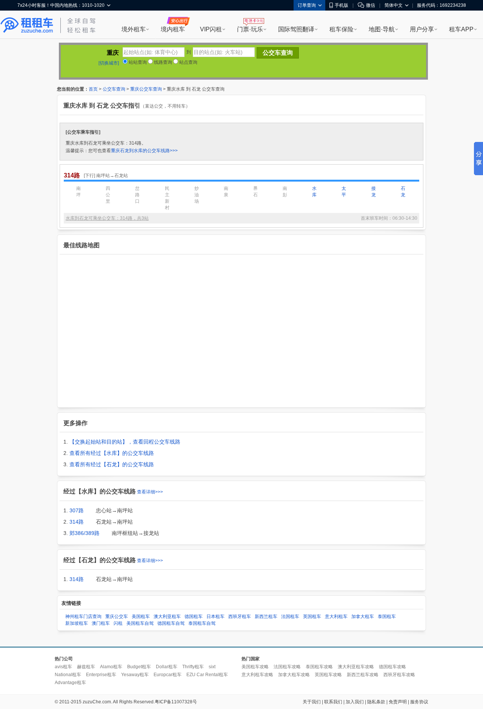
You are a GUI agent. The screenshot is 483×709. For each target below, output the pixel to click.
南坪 (78, 191)
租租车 (27, 25)
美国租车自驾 (140, 623)
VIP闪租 (211, 29)
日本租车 (215, 616)
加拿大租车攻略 (294, 674)
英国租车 (312, 616)
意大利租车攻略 (257, 674)
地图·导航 (382, 29)
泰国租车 (387, 616)
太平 (343, 191)
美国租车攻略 (255, 666)
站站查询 (137, 62)
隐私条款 (376, 701)
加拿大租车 (362, 616)
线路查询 (162, 62)
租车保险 (341, 29)
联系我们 (333, 701)
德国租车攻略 (392, 666)
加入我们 (355, 701)
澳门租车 (101, 623)
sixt (212, 666)
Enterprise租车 (101, 674)
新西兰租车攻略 (362, 674)
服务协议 (419, 701)
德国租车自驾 (171, 623)
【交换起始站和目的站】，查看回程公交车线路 (124, 442)
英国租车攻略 (328, 674)
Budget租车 (139, 666)
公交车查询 (114, 89)
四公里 (108, 195)
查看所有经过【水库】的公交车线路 (111, 453)
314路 (76, 522)
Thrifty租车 (193, 666)
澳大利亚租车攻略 (356, 666)
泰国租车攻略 (319, 666)
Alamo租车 (111, 666)
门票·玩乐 (250, 29)
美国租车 (141, 616)
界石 (255, 191)
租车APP (461, 29)
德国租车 (194, 616)
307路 (76, 510)
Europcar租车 (168, 674)
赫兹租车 (86, 666)
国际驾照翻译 (296, 29)
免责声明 (398, 701)
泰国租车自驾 (201, 623)
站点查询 (187, 62)
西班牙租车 (239, 616)
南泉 (226, 191)
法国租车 (290, 616)
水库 (314, 191)
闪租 (118, 623)
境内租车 (173, 29)
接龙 (373, 191)
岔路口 (137, 195)
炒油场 (196, 195)
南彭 (285, 191)
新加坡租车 (76, 623)
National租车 (68, 674)
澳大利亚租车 (167, 616)
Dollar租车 (166, 666)
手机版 (341, 5)
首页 (93, 89)
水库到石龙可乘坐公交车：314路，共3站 (107, 218)
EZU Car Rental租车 (207, 674)
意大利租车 (336, 616)
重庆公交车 (116, 616)
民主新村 (167, 198)
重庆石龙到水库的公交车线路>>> (144, 150)
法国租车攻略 (287, 666)
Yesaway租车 (135, 674)
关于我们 (312, 701)
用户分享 (422, 29)
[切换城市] (108, 63)
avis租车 (63, 666)
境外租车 (134, 29)
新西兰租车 (266, 616)
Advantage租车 (70, 682)
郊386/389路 (84, 533)
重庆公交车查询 (146, 89)
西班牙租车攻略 (399, 674)
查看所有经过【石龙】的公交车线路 (111, 464)
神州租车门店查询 (83, 616)
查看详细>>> (150, 492)
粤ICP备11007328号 (176, 701)
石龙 (403, 191)
